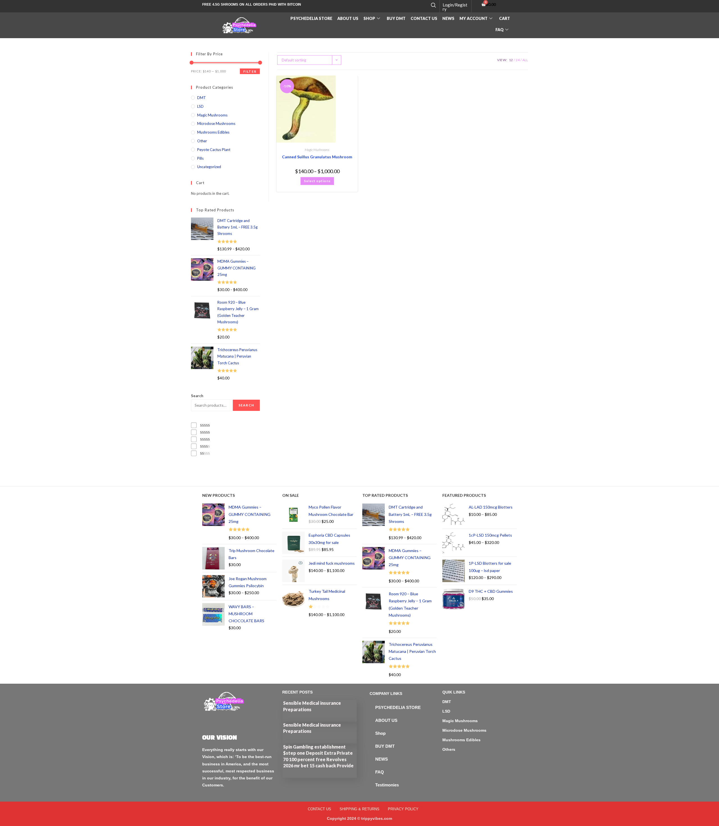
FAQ (499, 29)
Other (202, 141)
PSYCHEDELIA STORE (311, 18)
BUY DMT (396, 18)
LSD (200, 106)
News (448, 18)
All (525, 60)
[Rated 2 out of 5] (205, 446)
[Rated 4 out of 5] (205, 432)
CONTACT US (424, 18)
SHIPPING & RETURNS (359, 809)
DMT (201, 97)
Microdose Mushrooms (216, 123)
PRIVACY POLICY (403, 809)
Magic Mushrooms (317, 150)
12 (511, 60)
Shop (380, 733)
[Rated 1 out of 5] (205, 453)
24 (518, 60)
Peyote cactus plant (213, 149)
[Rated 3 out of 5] (205, 439)
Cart (504, 18)
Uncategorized (209, 166)
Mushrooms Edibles (213, 132)
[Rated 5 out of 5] (205, 425)
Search (197, 395)
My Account (473, 18)
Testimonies (387, 784)
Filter (249, 71)
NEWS (381, 759)
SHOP (369, 18)
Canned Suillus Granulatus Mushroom (317, 156)
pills (200, 158)
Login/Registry (455, 7)
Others (448, 749)
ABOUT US (347, 18)
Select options (317, 181)
